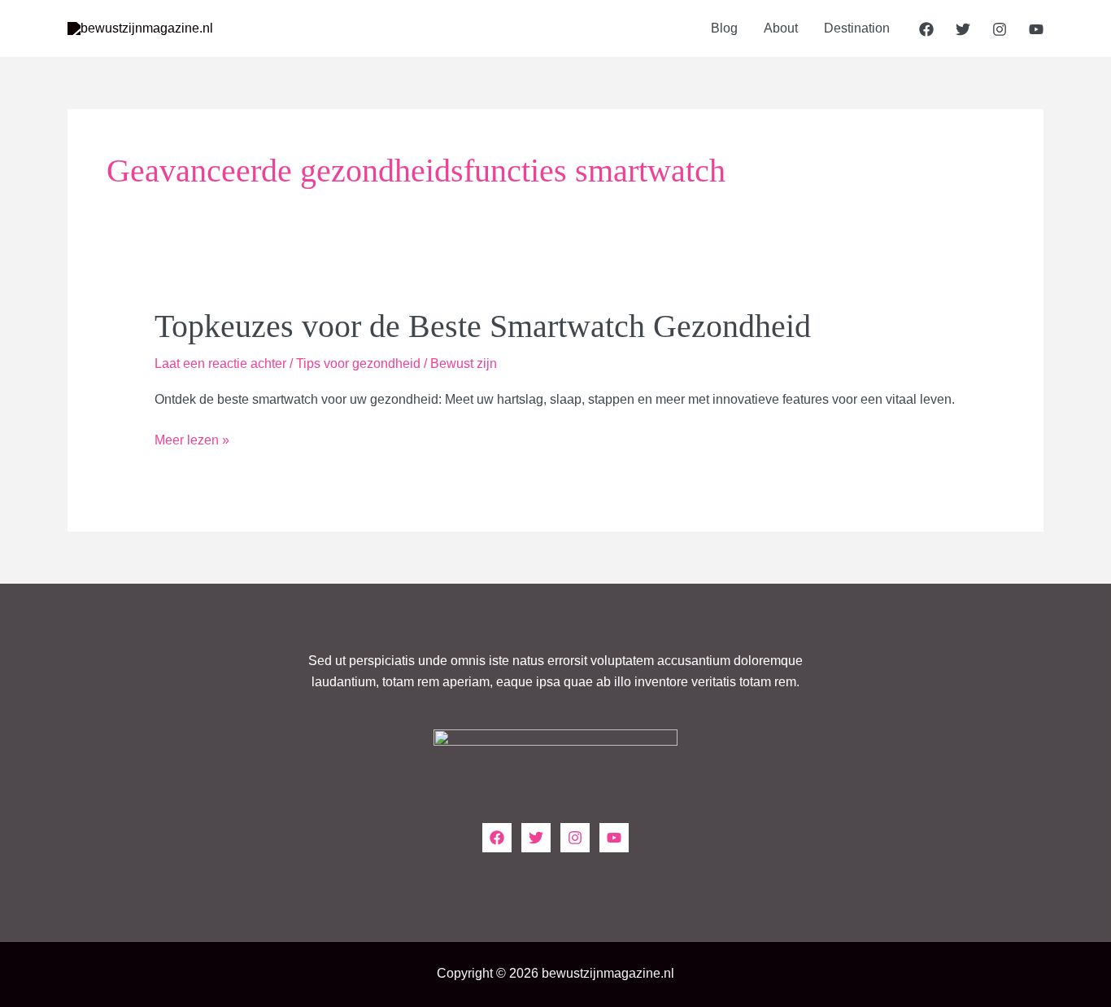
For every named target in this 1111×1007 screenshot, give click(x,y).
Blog (724, 28)
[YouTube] (1036, 29)
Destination (857, 28)
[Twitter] (963, 29)
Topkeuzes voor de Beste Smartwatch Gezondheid (483, 326)
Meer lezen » (192, 441)
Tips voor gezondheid (358, 363)
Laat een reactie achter (220, 363)
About (781, 28)
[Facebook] (926, 29)
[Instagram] (999, 29)
